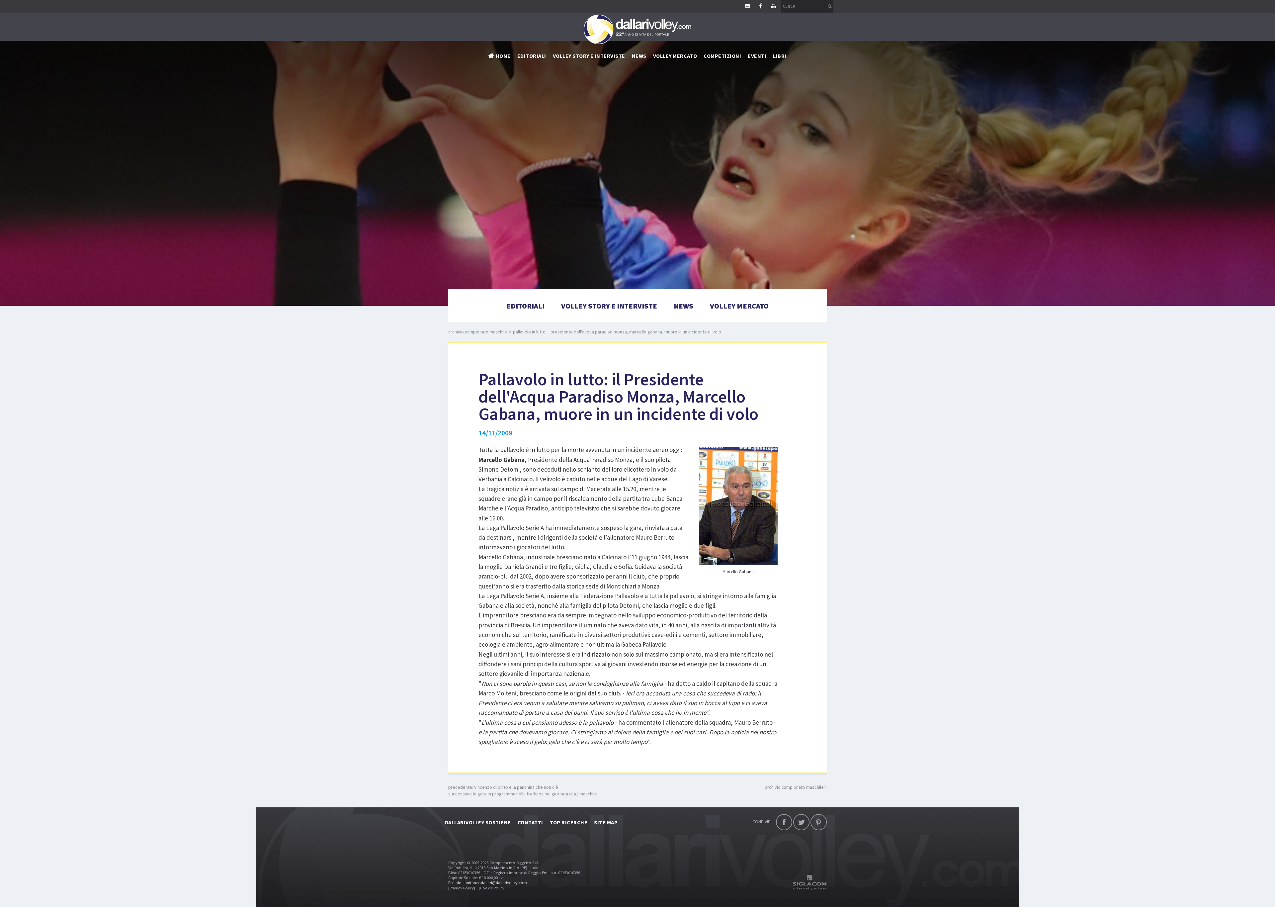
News (683, 306)
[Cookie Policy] (492, 887)
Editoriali (531, 55)
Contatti (530, 822)
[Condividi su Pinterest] (818, 822)
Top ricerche (569, 822)
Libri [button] (779, 55)
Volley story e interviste (589, 55)
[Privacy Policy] (461, 887)
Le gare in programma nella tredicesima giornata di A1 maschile (535, 794)
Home (503, 55)
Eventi (757, 55)
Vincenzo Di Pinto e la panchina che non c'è (516, 787)
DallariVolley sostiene (478, 822)
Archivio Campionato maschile (477, 332)
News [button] (639, 55)
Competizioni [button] (722, 55)
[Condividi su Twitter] (801, 822)
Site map (606, 822)
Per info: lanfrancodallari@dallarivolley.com (487, 882)
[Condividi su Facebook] (784, 822)
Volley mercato (675, 55)
